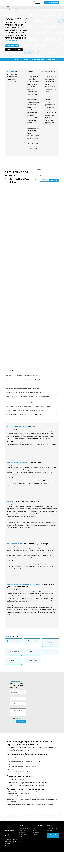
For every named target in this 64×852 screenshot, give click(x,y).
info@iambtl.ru (39, 3)
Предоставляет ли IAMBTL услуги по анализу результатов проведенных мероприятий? (29, 406)
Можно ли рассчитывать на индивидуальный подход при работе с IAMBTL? (26, 392)
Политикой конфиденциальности (49, 179)
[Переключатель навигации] (8, 7)
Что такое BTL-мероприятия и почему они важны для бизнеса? (23, 375)
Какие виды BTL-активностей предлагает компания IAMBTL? (23, 379)
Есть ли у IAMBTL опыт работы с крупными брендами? (21, 402)
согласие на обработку (45, 181)
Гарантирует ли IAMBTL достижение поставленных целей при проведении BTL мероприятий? (28, 397)
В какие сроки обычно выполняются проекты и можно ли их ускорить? (25, 410)
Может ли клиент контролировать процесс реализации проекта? (23, 414)
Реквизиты (7, 843)
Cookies (7, 845)
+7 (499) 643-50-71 (38, 2)
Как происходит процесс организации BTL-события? (20, 384)
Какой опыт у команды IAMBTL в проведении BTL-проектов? (23, 388)
